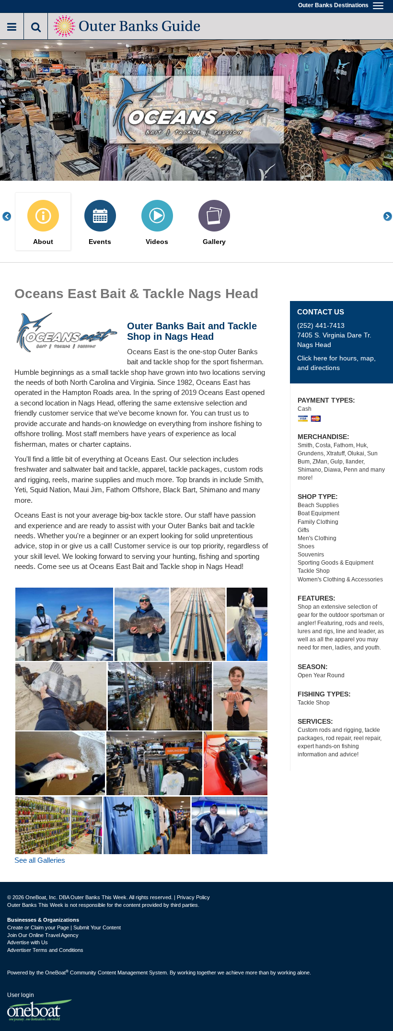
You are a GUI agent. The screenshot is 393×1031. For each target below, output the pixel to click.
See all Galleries (39, 860)
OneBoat (57, 972)
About (43, 241)
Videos (157, 241)
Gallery (214, 241)
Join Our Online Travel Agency (43, 935)
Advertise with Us (27, 942)
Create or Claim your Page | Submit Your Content (64, 927)
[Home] (128, 25)
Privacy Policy (193, 897)
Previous (12, 216)
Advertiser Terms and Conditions (45, 950)
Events (100, 241)
